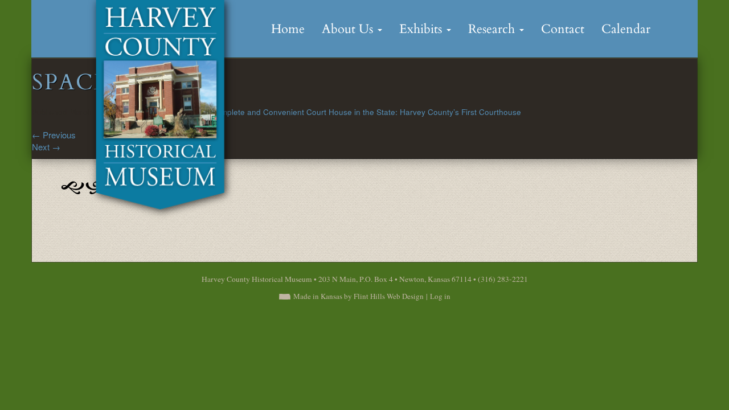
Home (288, 29)
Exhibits (422, 29)
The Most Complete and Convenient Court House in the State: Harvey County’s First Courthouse (348, 111)
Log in (440, 296)
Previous (54, 135)
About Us (349, 29)
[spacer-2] (85, 186)
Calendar (625, 29)
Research (493, 29)
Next (46, 147)
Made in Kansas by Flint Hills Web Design (358, 296)
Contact (562, 29)
